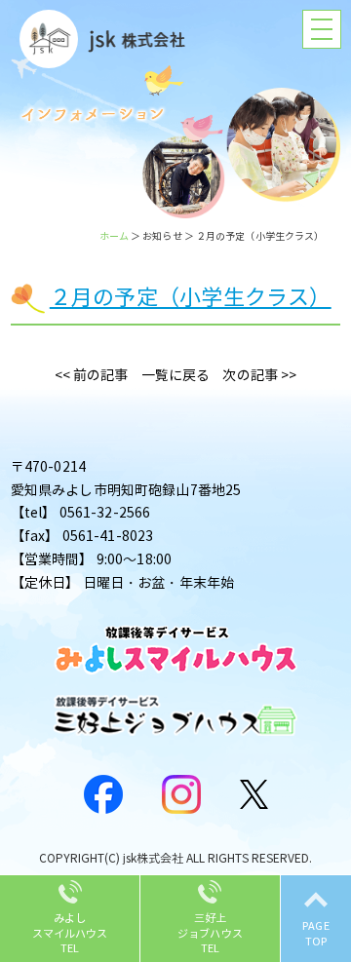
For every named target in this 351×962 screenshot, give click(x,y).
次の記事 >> (259, 375)
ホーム (114, 236)
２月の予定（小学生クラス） (191, 298)
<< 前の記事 (92, 375)
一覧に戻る (176, 375)
